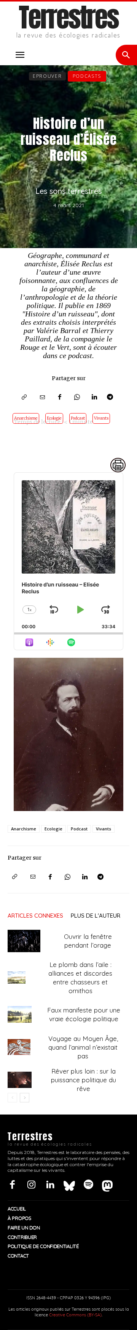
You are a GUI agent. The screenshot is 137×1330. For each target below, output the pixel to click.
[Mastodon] (107, 1185)
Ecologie (54, 418)
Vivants (101, 418)
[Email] (42, 398)
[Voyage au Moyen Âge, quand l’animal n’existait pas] (19, 1047)
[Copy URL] (24, 398)
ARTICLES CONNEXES (35, 915)
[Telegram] (112, 398)
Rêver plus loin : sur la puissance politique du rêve (83, 1080)
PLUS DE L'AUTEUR (95, 915)
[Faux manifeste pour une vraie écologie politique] (20, 1014)
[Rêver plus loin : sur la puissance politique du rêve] (20, 1080)
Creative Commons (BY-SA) (75, 1315)
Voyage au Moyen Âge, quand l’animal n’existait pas (83, 1047)
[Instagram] (31, 1185)
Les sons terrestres (68, 191)
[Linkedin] (94, 398)
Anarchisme (26, 418)
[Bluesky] (69, 1185)
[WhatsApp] (77, 398)
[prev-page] (12, 1097)
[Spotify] (88, 1185)
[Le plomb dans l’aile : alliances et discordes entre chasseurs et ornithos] (16, 978)
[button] (20, 55)
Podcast (78, 418)
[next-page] (24, 1097)
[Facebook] (59, 398)
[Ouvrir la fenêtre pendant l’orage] (24, 941)
